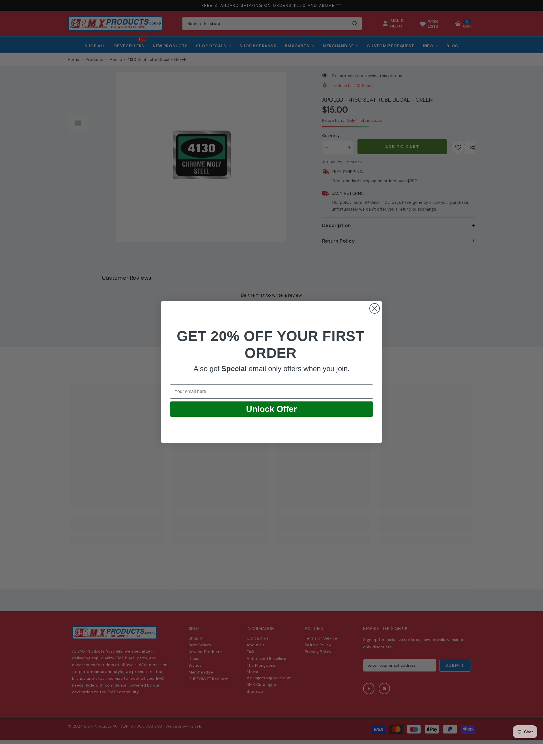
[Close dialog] (375, 308)
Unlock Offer (271, 409)
